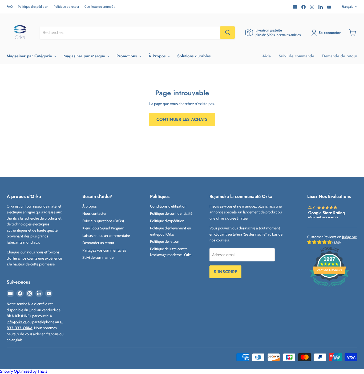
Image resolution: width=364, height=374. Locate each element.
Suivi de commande (296, 56)
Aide (266, 56)
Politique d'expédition (33, 7)
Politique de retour (66, 7)
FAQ (10, 7)
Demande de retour (339, 56)
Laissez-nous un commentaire (106, 235)
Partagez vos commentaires (104, 250)
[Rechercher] (227, 32)
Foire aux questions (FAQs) (103, 220)
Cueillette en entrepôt (99, 7)
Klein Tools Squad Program (103, 228)
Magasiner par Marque (84, 56)
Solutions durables (194, 56)
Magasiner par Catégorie (30, 56)
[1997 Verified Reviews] (329, 287)
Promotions (127, 56)
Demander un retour (98, 242)
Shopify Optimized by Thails (23, 371)
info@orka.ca (17, 322)
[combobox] (130, 32)
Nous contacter (94, 213)
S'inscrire (225, 272)
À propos (89, 206)
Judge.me (349, 236)
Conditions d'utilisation (168, 206)
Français (347, 7)
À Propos (157, 56)
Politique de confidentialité (171, 213)
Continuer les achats (182, 119)
